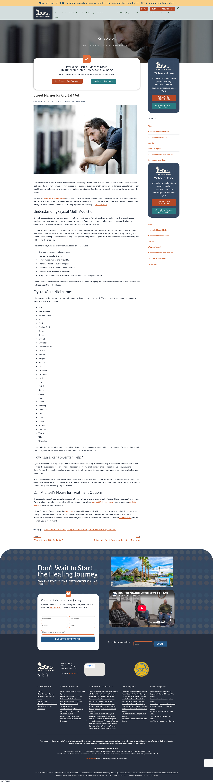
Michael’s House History (158, 131)
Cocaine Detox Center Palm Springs (134, 696)
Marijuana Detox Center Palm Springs (134, 706)
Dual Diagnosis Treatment (69, 704)
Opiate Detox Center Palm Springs (133, 704)
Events (151, 143)
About (150, 126)
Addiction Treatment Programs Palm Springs (72, 693)
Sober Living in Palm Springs (69, 711)
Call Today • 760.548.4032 (163, 9)
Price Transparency (169, 773)
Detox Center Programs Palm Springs (134, 691)
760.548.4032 (101, 204)
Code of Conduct (119, 775)
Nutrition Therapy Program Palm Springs (161, 717)
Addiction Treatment (76, 101)
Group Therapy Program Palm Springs (162, 704)
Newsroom (153, 264)
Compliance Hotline (134, 775)
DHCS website (91, 758)
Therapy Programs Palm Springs (161, 691)
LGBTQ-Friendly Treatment (69, 716)
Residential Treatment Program (71, 696)
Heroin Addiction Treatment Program (102, 699)
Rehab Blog (94, 45)
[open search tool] (178, 8)
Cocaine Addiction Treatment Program (102, 696)
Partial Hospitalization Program (70, 699)
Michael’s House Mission (158, 137)
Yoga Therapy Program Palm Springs (162, 721)
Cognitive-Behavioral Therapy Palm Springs (162, 695)
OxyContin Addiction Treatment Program (103, 723)
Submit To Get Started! (68, 639)
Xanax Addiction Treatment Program (101, 714)
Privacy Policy (124, 773)
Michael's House (42, 101)
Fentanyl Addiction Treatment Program (102, 719)
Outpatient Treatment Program (71, 701)
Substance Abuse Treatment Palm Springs (103, 691)
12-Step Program (66, 706)
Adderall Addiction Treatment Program (102, 728)
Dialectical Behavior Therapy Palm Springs (161, 700)
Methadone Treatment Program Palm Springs (134, 720)
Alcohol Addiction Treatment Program (102, 694)
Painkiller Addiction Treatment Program (102, 706)
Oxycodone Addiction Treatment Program (103, 721)
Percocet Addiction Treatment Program (102, 726)
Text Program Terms (150, 775)
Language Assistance (63, 775)
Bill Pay (144, 9)
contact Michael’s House (102, 502)
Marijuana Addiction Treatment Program (102, 716)
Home (84, 45)
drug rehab (69, 511)
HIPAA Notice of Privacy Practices (99, 775)
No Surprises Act (78, 775)
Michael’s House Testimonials (160, 154)
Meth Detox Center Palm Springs (133, 701)
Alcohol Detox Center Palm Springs (133, 694)
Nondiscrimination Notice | (152, 773)
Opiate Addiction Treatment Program (102, 704)
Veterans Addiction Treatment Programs (70, 720)
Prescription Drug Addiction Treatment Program (102, 710)
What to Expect (154, 148)
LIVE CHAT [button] (5, 781)
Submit (160, 644)
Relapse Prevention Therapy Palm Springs (161, 712)
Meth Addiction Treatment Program (101, 701)
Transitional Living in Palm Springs (71, 709)
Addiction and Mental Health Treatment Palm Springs (91, 773)
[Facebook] (39, 675)
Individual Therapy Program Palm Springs (161, 707)
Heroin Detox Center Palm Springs (133, 699)
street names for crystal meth (102, 529)
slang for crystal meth (77, 529)
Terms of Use (136, 773)
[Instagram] (47, 675)
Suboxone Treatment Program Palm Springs (134, 715)
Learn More (168, 3)
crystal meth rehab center (54, 198)
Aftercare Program (66, 714)
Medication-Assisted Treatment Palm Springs (134, 710)
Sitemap (115, 773)
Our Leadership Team (157, 160)
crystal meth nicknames (55, 529)
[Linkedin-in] (43, 675)
